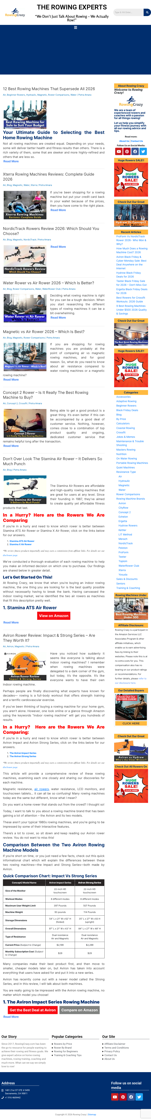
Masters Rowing (125, 449)
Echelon (123, 516)
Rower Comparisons (58, 94)
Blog (9, 185)
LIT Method (125, 534)
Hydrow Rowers (128, 525)
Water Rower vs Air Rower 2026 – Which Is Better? (48, 283)
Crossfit (23, 403)
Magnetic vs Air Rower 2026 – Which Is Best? (43, 331)
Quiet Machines (125, 467)
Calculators (123, 423)
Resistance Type (126, 471)
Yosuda (123, 574)
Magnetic (42, 94)
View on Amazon (53, 616)
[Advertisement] (75, 52)
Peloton (123, 547)
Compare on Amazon (79, 1010)
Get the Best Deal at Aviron (33, 1010)
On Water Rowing (126, 458)
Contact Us (137, 141)
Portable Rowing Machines (132, 462)
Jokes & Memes (125, 436)
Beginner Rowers (16, 94)
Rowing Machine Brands (130, 498)
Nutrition (121, 454)
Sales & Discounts (127, 579)
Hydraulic (31, 94)
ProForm (123, 552)
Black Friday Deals (127, 410)
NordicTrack (30, 239)
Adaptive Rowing (126, 401)
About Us (124, 141)
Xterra (34, 185)
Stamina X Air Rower (21, 544)
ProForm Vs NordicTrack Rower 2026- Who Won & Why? (131, 240)
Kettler (122, 530)
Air (4, 94)
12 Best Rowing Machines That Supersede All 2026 (49, 88)
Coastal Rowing (125, 428)
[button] (75, 27)
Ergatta (123, 521)
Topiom (123, 561)
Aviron (10, 646)
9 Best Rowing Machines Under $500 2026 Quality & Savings (131, 309)
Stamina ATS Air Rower (22, 541)
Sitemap (92, 1114)
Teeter (122, 556)
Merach (123, 538)
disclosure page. (10, 555)
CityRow (123, 507)
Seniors (120, 583)
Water (73, 94)
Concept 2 (12, 403)
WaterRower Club (51, 289)
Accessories (123, 396)
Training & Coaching (128, 588)
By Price (121, 419)
